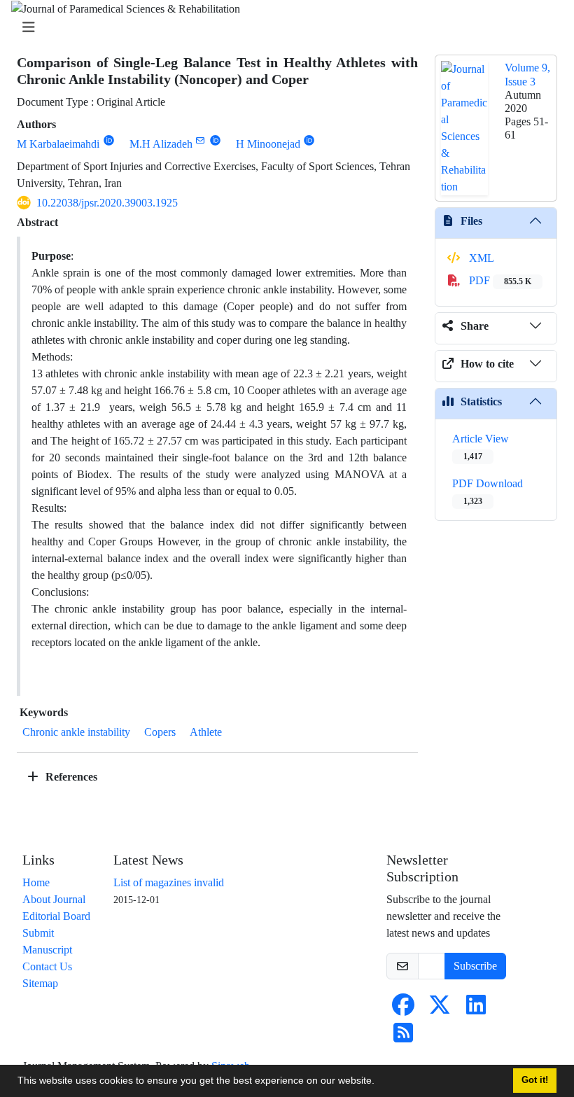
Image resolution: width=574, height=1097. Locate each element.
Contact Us (47, 966)
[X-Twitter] (439, 1009)
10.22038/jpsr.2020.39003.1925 (107, 202)
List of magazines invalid (168, 882)
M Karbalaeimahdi (58, 144)
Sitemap (40, 983)
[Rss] (403, 1037)
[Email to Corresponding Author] (200, 140)
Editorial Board (56, 916)
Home (36, 882)
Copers (160, 732)
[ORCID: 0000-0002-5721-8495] (108, 140)
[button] (379, 1082)
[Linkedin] (476, 1009)
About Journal (53, 899)
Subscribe (475, 965)
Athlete (206, 732)
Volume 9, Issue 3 (527, 74)
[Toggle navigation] (282, 28)
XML (480, 258)
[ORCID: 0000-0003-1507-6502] (215, 140)
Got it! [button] (535, 1080)
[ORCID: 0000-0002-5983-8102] (309, 140)
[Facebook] (403, 1009)
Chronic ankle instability (76, 732)
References (70, 776)
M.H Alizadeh (161, 144)
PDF (498, 280)
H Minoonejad (268, 144)
